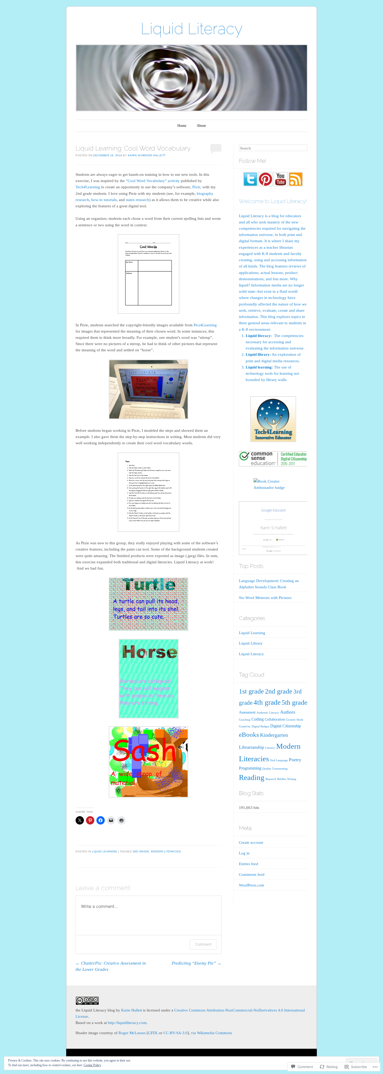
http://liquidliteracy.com (127, 1023)
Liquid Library (251, 643)
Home (181, 126)
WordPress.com (251, 885)
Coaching (244, 719)
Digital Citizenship (285, 726)
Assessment (247, 712)
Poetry (295, 759)
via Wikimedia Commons (211, 1033)
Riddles (281, 779)
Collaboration (275, 719)
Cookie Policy (92, 1065)
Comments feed (251, 874)
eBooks (249, 734)
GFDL (153, 1033)
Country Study (295, 719)
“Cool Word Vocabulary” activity (153, 181)
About (201, 126)
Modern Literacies (166, 851)
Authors (287, 712)
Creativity (245, 726)
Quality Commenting (275, 768)
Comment (203, 944)
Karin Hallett (131, 1010)
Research (270, 779)
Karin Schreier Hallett (147, 155)
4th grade (267, 702)
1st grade (251, 691)
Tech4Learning (88, 187)
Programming (250, 768)
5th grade (294, 702)
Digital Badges (260, 726)
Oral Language (279, 760)
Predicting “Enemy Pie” (196, 963)
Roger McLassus (132, 1033)
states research (137, 200)
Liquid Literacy (192, 29)
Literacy (270, 747)
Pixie (196, 187)
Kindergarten (274, 735)
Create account (251, 842)
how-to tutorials (104, 200)
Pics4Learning (205, 325)
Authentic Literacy (268, 712)
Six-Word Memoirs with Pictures (265, 598)
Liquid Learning (104, 851)
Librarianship (251, 747)
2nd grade (141, 851)
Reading (251, 777)
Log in (244, 853)
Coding (257, 719)
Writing (291, 779)
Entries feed (248, 864)
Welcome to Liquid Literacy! (273, 201)
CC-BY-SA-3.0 (175, 1033)
